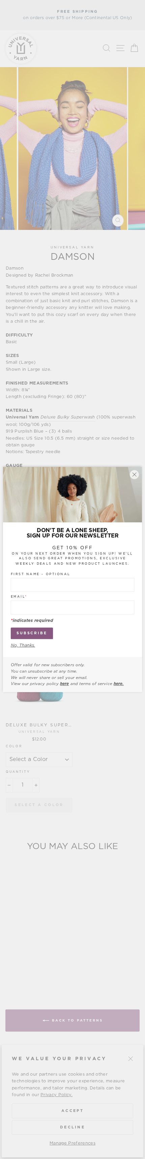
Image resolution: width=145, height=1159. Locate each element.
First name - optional (40, 574)
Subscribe (32, 633)
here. (119, 684)
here (64, 684)
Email (19, 596)
